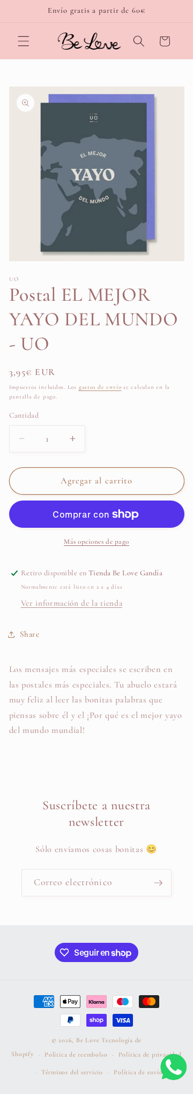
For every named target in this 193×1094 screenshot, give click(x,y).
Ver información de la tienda (71, 603)
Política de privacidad (150, 1054)
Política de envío (138, 1072)
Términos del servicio (72, 1072)
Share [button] (30, 634)
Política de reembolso (75, 1054)
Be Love (87, 1040)
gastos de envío (100, 387)
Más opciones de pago (96, 541)
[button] (23, 41)
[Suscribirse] (158, 883)
